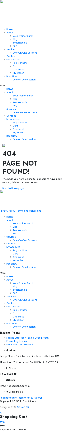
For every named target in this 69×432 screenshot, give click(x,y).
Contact (11, 56)
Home (9, 29)
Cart (15, 66)
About (9, 32)
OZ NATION (23, 407)
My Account (13, 59)
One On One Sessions (25, 52)
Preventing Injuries (16, 341)
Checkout (18, 69)
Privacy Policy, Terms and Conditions (20, 210)
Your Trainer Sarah (23, 36)
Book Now (11, 76)
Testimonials (20, 42)
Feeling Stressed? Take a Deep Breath (27, 337)
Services (11, 49)
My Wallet (18, 73)
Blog (15, 39)
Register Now (20, 62)
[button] (34, 85)
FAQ (15, 46)
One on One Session (24, 79)
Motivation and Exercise (19, 344)
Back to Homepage (13, 188)
